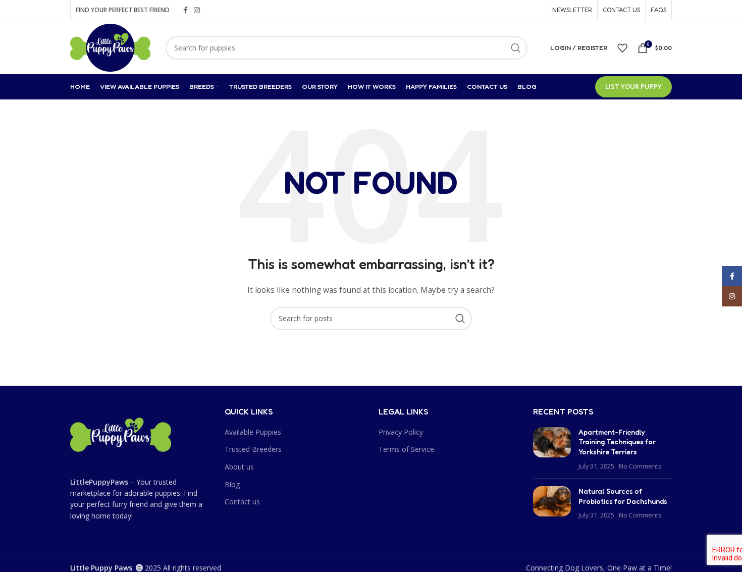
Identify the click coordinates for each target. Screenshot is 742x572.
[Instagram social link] (197, 10)
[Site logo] (110, 46)
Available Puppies (253, 432)
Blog (232, 484)
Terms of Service (406, 449)
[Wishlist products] (622, 48)
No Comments (640, 466)
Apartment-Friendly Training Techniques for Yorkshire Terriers (617, 442)
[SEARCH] (515, 48)
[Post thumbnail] (552, 449)
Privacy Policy (401, 432)
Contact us (242, 501)
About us (239, 467)
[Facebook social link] (185, 10)
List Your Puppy (633, 86)
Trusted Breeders (253, 449)
